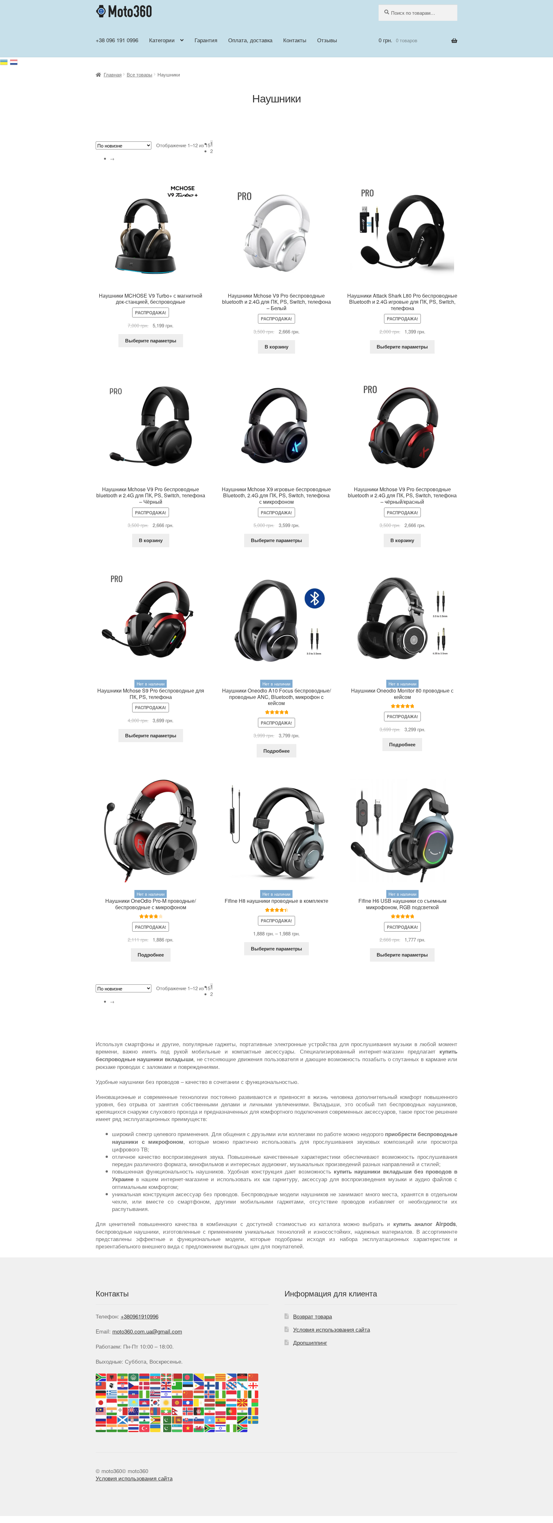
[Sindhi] (166, 1419)
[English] (166, 1385)
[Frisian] (231, 1385)
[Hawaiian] (155, 1393)
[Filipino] (199, 1385)
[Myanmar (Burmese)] (166, 1410)
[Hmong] (188, 1393)
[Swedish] (253, 1419)
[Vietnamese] (188, 1427)
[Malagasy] (253, 1402)
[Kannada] (122, 1402)
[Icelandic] (209, 1393)
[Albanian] (112, 1376)
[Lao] (188, 1402)
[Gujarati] (122, 1393)
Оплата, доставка (250, 40)
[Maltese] (122, 1410)
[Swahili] (242, 1419)
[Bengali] (188, 1376)
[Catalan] (220, 1376)
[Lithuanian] (220, 1402)
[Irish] (242, 1393)
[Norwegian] (188, 1410)
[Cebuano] (231, 1376)
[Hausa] (144, 1393)
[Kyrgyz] (177, 1402)
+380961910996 (139, 1316)
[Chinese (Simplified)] (253, 1376)
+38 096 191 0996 (117, 40)
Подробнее (276, 750)
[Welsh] (199, 1427)
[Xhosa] (209, 1427)
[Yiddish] (220, 1427)
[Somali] (209, 1419)
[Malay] (101, 1410)
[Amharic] (122, 1376)
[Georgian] (253, 1385)
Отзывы (327, 40)
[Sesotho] (144, 1419)
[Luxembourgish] (231, 1402)
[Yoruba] (231, 1427)
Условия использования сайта (331, 1329)
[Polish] (220, 1410)
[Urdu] (166, 1427)
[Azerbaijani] (155, 1376)
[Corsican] (112, 1385)
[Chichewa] (242, 1376)
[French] (220, 1385)
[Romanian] (253, 1410)
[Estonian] (188, 1385)
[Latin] (199, 1402)
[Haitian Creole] (133, 1393)
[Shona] (155, 1419)
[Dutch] (155, 1385)
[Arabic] (133, 1376)
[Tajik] (101, 1427)
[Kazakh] (133, 1402)
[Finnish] (209, 1385)
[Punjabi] (242, 1410)
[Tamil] (112, 1427)
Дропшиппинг (310, 1342)
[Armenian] (144, 1376)
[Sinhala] (177, 1419)
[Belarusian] (177, 1376)
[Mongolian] (155, 1410)
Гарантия (206, 40)
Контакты (294, 40)
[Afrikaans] (101, 1376)
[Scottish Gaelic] (122, 1419)
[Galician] (242, 1385)
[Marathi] (144, 1410)
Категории (162, 40)
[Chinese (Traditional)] (101, 1385)
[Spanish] (220, 1419)
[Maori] (133, 1410)
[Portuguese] (231, 1410)
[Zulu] (242, 1427)
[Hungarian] (199, 1393)
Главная (113, 74)
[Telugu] (122, 1427)
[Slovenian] (199, 1419)
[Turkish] (144, 1427)
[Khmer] (144, 1402)
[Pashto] (199, 1410)
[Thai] (133, 1427)
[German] (101, 1393)
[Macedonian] (242, 1402)
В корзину (276, 346)
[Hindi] (177, 1393)
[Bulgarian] (209, 1376)
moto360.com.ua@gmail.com (147, 1331)
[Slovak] (188, 1419)
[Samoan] (112, 1419)
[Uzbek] (177, 1427)
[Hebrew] (166, 1393)
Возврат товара (312, 1316)
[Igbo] (220, 1393)
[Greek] (112, 1393)
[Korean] (155, 1402)
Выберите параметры (150, 340)
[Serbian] (133, 1419)
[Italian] (253, 1393)
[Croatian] (122, 1385)
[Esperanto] (177, 1385)
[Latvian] (209, 1402)
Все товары (139, 74)
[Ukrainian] (5, 61)
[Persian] (209, 1410)
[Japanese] (101, 1402)
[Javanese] (112, 1402)
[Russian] (14, 61)
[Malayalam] (112, 1410)
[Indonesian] (231, 1393)
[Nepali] (177, 1410)
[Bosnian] (199, 1376)
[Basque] (166, 1376)
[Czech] (133, 1385)
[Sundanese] (231, 1419)
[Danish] (144, 1385)
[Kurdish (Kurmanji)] (166, 1402)
